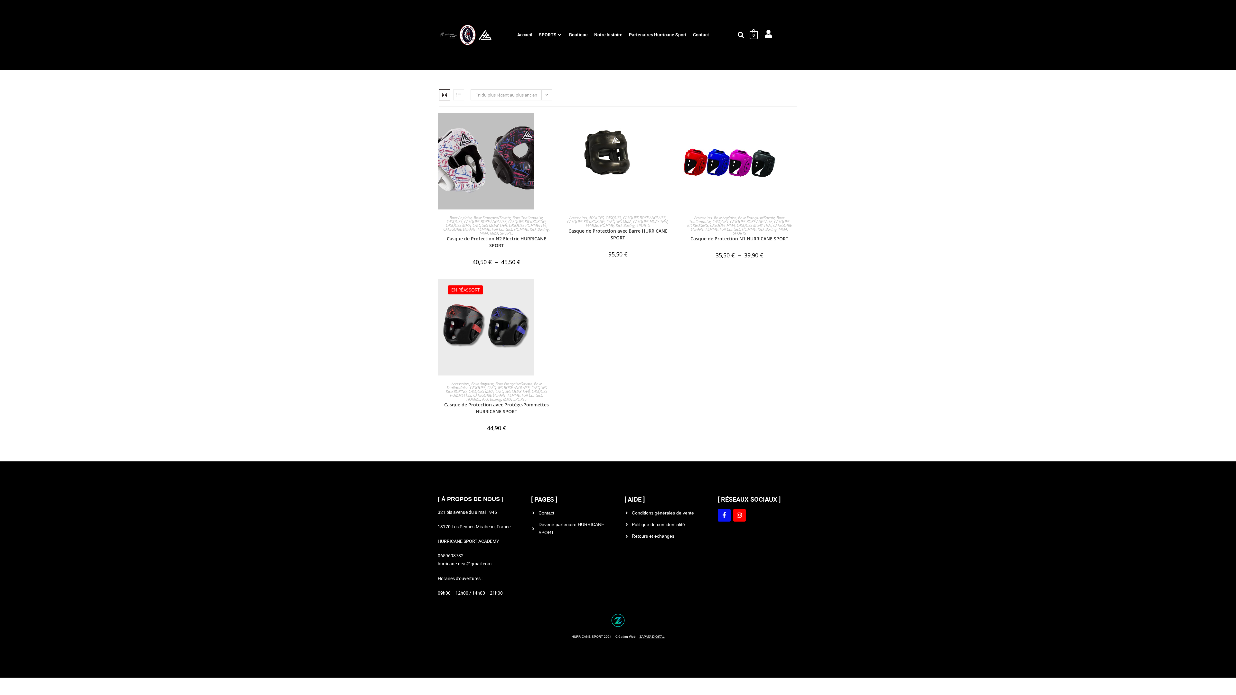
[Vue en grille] (444, 94)
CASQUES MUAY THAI (490, 225)
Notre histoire (608, 34)
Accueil (524, 34)
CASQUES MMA (458, 225)
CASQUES (454, 221)
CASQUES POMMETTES (528, 225)
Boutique (578, 34)
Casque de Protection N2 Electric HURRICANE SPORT (496, 242)
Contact (701, 34)
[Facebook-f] (724, 515)
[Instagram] (739, 515)
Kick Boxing (539, 229)
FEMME (484, 229)
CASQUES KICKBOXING (527, 221)
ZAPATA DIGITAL (652, 636)
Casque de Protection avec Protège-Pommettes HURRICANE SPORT (496, 408)
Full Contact (502, 229)
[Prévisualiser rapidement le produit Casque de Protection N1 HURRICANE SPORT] (795, 124)
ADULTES (596, 217)
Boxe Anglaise (461, 217)
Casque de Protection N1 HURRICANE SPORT (739, 239)
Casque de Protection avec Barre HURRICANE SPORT (618, 234)
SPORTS (548, 34)
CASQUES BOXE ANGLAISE (485, 221)
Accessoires (578, 217)
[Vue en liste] (458, 94)
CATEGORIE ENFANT (459, 229)
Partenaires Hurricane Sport (658, 34)
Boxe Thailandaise (527, 217)
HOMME (521, 229)
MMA (484, 233)
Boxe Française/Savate (492, 217)
